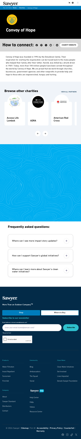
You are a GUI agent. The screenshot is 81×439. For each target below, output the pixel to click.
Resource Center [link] (36, 412)
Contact (5, 411)
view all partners (69, 92)
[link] (10, 4)
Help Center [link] (34, 398)
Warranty (40, 431)
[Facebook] (37, 45)
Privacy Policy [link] (56, 428)
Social (32, 381)
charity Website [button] (69, 45)
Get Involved (61, 372)
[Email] (57, 45)
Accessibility (42, 428)
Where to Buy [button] (59, 313)
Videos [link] (32, 407)
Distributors (6, 406)
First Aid (5, 381)
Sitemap (25, 428)
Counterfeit (69, 428)
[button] (71, 3)
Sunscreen (6, 376)
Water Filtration (8, 367)
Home (15, 8)
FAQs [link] (32, 402)
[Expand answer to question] (66, 240)
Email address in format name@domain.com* (14, 322)
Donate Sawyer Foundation (67, 381)
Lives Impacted (63, 376)
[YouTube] (51, 45)
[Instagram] (41, 45)
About (4, 397)
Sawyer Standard (9, 402)
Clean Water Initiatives (65, 367)
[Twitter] (46, 45)
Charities (22, 8)
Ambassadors (35, 372)
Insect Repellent (8, 372)
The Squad (34, 376)
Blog (31, 367)
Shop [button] (21, 313)
